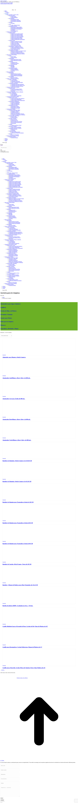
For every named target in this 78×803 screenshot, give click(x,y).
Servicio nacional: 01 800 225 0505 (6, 3)
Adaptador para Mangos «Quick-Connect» (14, 357)
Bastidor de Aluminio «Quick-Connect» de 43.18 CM (17, 481)
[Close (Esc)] (0, 801)
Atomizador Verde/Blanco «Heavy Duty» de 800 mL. (17, 440)
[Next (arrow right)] (1, 802)
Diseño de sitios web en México (22, 677)
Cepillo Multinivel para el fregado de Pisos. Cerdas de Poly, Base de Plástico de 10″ (25, 626)
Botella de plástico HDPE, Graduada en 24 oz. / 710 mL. (18, 605)
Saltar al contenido (3, 0)
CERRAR (2, 800)
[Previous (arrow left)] (0, 802)
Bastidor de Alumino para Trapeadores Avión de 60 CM (18, 523)
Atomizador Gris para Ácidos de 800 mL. (14, 398)
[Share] (1, 801)
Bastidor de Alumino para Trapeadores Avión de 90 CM (18, 543)
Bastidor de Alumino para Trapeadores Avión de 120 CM (18, 502)
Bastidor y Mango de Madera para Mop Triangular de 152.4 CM (20, 585)
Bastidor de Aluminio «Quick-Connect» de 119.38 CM (17, 460)
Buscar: (4, 142)
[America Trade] (7, 9)
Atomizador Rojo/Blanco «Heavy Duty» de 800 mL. (17, 419)
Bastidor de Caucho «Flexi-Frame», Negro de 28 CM (17, 564)
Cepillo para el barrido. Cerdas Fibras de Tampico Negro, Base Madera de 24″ (24, 667)
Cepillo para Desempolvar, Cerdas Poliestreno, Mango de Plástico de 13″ (22, 647)
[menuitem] (6, 10)
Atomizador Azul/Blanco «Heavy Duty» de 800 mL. (16, 378)
